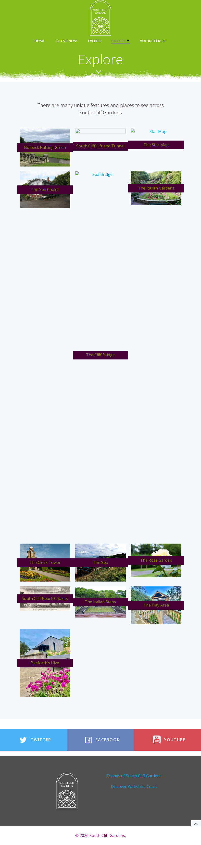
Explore (118, 40)
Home (40, 40)
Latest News (66, 40)
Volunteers (151, 40)
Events (94, 40)
